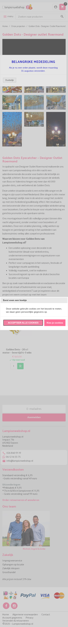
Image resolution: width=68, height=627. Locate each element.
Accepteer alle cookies (23, 322)
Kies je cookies (55, 322)
